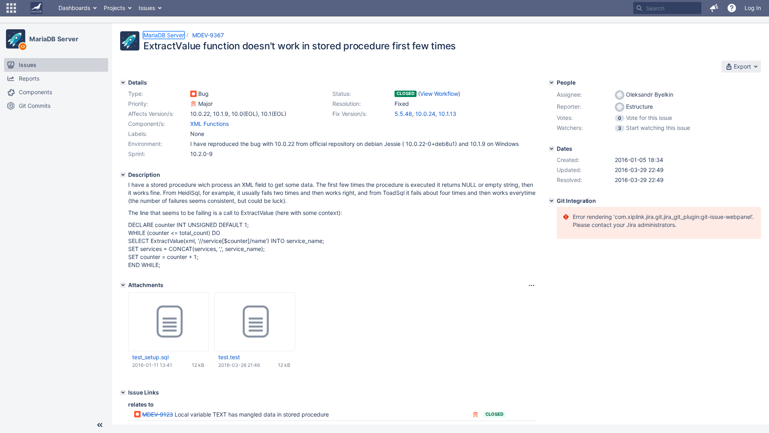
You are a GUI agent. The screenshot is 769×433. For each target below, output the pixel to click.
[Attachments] (123, 285)
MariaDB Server (54, 39)
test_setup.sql (150, 357)
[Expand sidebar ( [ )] (99, 425)
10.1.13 (447, 113)
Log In (753, 7)
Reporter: (569, 106)
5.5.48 (403, 113)
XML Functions (209, 123)
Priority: (138, 103)
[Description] (123, 175)
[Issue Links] (123, 392)
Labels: (137, 133)
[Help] (732, 8)
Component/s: (146, 123)
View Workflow (439, 93)
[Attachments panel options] (531, 285)
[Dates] (551, 149)
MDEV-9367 (208, 35)
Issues (147, 7)
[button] (11, 8)
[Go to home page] (36, 8)
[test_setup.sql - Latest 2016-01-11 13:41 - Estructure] (169, 322)
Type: (135, 93)
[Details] (123, 82)
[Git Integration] (551, 201)
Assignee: (569, 94)
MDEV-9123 (157, 414)
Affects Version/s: (151, 113)
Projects (114, 7)
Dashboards (74, 7)
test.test (229, 357)
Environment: (145, 143)
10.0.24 (425, 113)
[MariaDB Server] (15, 39)
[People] (551, 82)
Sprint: (136, 153)
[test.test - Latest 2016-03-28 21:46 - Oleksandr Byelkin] (255, 322)
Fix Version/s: (349, 113)
